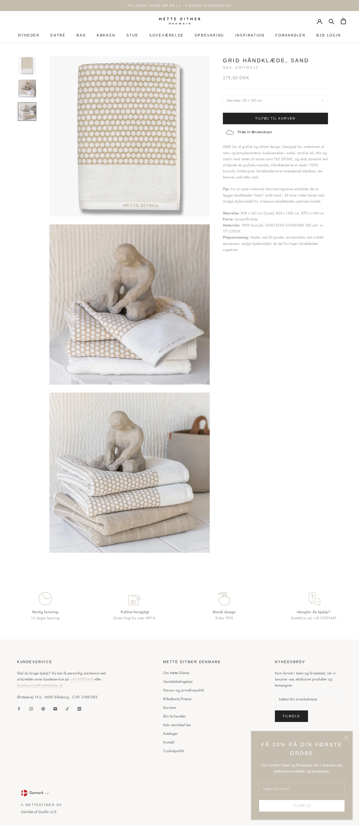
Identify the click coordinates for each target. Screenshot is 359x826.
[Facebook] (19, 708)
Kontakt (168, 742)
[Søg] (331, 21)
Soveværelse (166, 35)
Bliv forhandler (174, 716)
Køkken (106, 35)
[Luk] (346, 737)
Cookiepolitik (173, 750)
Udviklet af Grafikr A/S (39, 811)
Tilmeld (302, 806)
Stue (132, 35)
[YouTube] (55, 708)
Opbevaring (209, 35)
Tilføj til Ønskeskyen (254, 132)
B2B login (328, 35)
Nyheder (28, 35)
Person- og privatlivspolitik (183, 690)
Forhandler (290, 35)
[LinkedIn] (79, 708)
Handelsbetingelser (178, 681)
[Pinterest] (43, 708)
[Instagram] (31, 708)
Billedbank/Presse (177, 698)
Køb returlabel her (177, 724)
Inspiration (250, 35)
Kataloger (170, 733)
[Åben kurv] (343, 21)
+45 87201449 (82, 679)
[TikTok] (67, 708)
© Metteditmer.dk (41, 805)
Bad (81, 35)
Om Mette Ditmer (176, 672)
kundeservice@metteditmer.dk (40, 685)
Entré (57, 35)
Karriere (169, 707)
